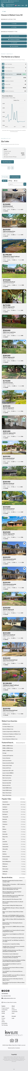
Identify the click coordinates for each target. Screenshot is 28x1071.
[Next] (12, 168)
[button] (14, 74)
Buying (3, 1011)
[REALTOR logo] (16, 1041)
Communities (4, 1009)
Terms (3, 1020)
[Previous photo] (3, 195)
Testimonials (14, 1011)
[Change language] (15, 5)
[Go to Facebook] (2, 991)
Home (13, 1013)
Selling (3, 1013)
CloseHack (17, 1048)
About (13, 1006)
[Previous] (8, 168)
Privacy (3, 1018)
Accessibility (4, 1023)
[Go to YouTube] (6, 991)
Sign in (23, 5)
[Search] (24, 184)
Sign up (19, 5)
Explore (3, 1006)
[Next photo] (25, 195)
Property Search (5, 1008)
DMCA (3, 1021)
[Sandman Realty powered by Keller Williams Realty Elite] (14, 1033)
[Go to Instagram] (4, 991)
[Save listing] (24, 190)
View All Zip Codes (7, 161)
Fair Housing (4, 1025)
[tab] (4, 181)
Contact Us (14, 1009)
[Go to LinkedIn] (8, 991)
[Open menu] (26, 5)
